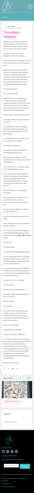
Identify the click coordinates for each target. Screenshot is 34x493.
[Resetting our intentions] (17, 389)
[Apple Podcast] (12, 451)
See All (29, 378)
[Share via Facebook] (4, 368)
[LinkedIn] (16, 451)
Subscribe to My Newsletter (12, 460)
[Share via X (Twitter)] (8, 368)
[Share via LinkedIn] (13, 368)
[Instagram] (7, 451)
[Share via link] (17, 368)
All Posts (4, 17)
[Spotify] (3, 451)
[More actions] (30, 27)
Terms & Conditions (8, 487)
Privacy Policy (6, 484)
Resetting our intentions (12, 401)
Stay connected (9, 455)
